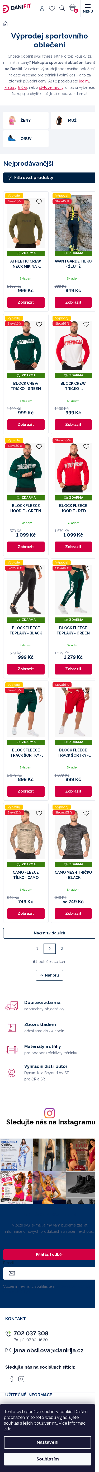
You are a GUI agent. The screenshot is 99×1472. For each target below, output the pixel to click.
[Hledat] (62, 8)
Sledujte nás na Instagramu (51, 1122)
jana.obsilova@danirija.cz (48, 1350)
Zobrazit (26, 302)
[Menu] (87, 8)
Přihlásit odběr (49, 1254)
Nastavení (47, 1442)
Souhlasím (47, 1459)
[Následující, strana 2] (50, 949)
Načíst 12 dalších (49, 933)
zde (7, 1428)
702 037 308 (31, 1333)
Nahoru (52, 975)
